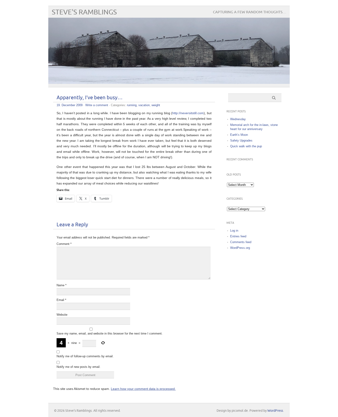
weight (156, 105)
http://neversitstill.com (188, 113)
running (132, 105)
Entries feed (238, 236)
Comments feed (240, 242)
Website (62, 314)
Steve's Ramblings (84, 12)
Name (61, 285)
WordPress (275, 410)
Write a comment (96, 105)
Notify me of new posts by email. (78, 367)
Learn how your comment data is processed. (143, 389)
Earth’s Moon (239, 134)
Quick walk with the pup (246, 146)
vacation (144, 105)
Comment (64, 244)
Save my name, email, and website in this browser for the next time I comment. (110, 333)
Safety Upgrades (241, 140)
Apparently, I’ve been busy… (90, 97)
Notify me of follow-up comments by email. (85, 356)
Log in (234, 230)
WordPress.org (240, 248)
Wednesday (238, 119)
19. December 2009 (70, 105)
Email (61, 300)
